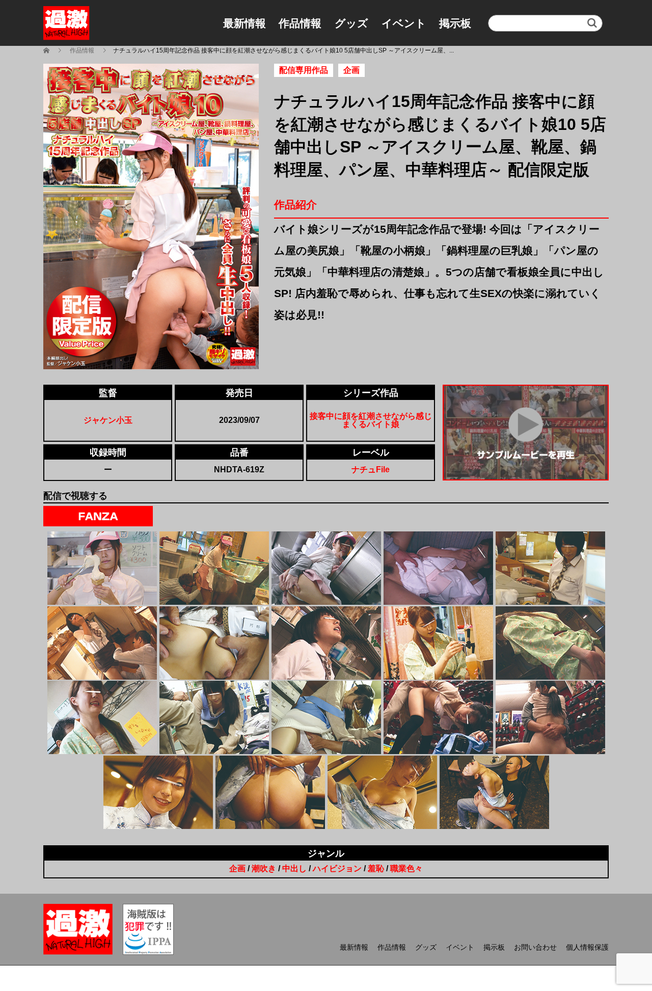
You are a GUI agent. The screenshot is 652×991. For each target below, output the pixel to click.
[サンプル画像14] (438, 717)
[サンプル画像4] (438, 568)
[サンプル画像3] (326, 568)
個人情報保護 (587, 947)
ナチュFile (370, 469)
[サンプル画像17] (270, 792)
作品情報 (300, 23)
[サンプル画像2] (214, 568)
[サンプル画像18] (382, 792)
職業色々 (406, 868)
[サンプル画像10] (550, 643)
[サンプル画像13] (326, 717)
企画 (237, 868)
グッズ (351, 23)
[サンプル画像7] (214, 643)
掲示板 (455, 23)
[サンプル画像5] (550, 568)
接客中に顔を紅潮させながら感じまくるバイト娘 (371, 420)
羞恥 (376, 868)
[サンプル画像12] (214, 717)
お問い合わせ (535, 947)
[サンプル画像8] (326, 643)
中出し (294, 868)
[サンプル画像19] (494, 792)
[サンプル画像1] (102, 568)
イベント (404, 23)
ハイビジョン (337, 868)
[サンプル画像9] (438, 643)
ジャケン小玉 (108, 420)
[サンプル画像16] (158, 792)
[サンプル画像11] (102, 717)
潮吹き (264, 868)
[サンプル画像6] (102, 643)
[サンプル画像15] (550, 717)
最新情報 (244, 23)
